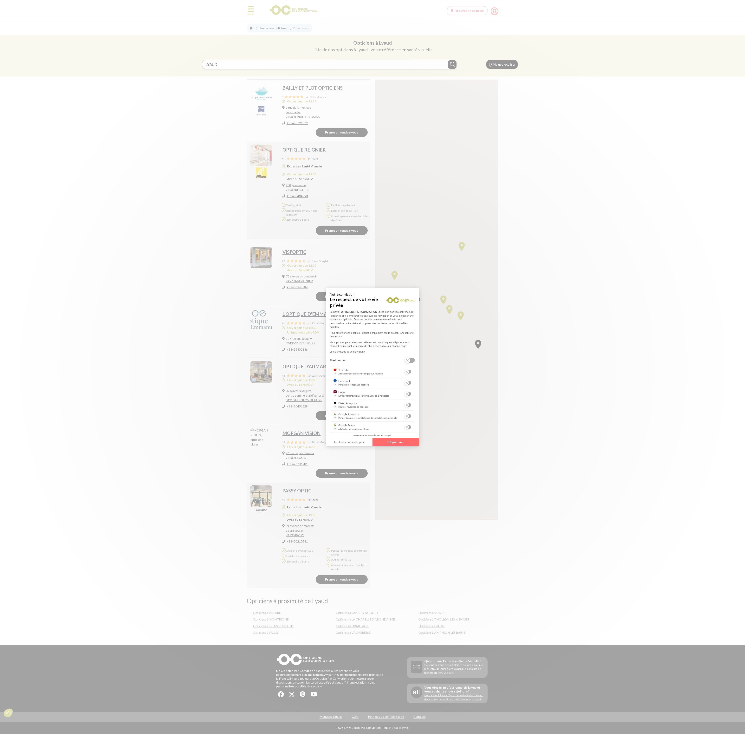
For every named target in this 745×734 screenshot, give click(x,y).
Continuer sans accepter (349, 442)
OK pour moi (395, 442)
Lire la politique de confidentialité (347, 351)
